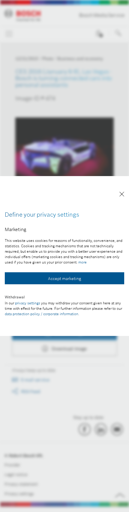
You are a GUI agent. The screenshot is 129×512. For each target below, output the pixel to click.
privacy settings (27, 303)
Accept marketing (64, 278)
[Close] (121, 195)
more (82, 262)
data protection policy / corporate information (41, 314)
